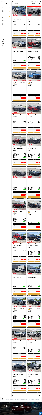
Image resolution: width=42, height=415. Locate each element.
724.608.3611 (24, 69)
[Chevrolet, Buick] (2, 1)
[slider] (2, 7)
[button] (25, 10)
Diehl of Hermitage (15, 69)
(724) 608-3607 (15, 406)
